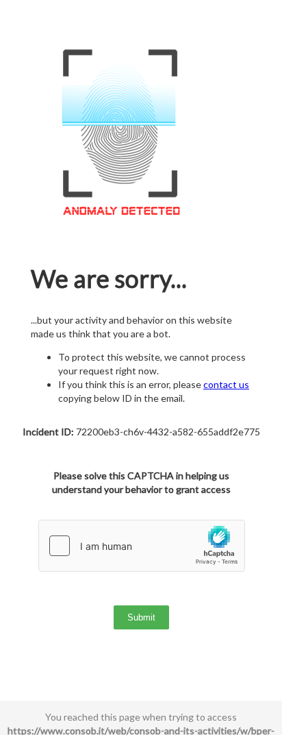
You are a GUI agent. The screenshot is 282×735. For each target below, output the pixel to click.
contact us (226, 384)
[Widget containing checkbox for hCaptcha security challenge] (141, 546)
